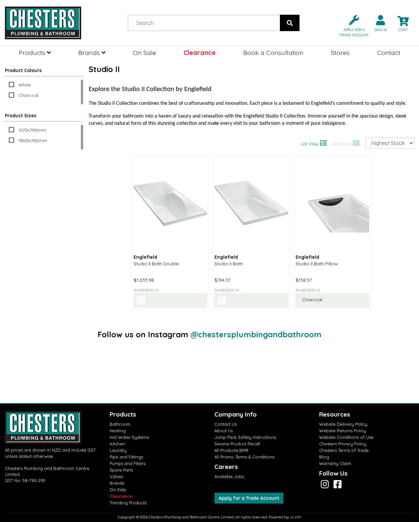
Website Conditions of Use (346, 437)
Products (33, 52)
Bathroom (120, 424)
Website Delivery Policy (343, 424)
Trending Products (128, 502)
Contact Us (225, 424)
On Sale (144, 52)
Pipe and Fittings (126, 456)
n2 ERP (295, 517)
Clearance (200, 52)
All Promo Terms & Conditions (244, 456)
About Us (223, 430)
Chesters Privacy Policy (342, 443)
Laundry (118, 450)
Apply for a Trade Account (249, 498)
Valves (116, 476)
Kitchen (117, 443)
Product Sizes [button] (20, 116)
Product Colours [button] (23, 70)
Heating (118, 430)
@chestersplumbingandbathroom (256, 334)
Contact (388, 52)
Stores (340, 52)
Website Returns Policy (342, 430)
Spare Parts (121, 470)
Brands (89, 52)
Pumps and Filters (127, 463)
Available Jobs (229, 476)
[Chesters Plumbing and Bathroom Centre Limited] (52, 23)
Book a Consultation (273, 52)
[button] (351, 25)
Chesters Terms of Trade (344, 450)
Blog (324, 456)
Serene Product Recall (237, 443)
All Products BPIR (231, 450)
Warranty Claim (335, 463)
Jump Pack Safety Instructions (245, 437)
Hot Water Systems (129, 437)
